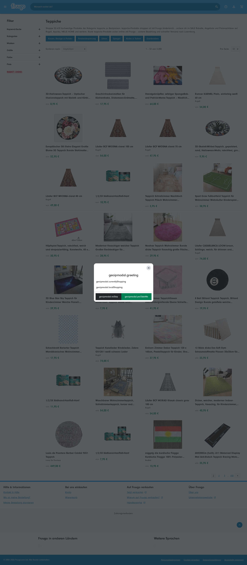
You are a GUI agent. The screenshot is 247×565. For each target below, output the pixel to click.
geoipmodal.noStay (108, 296)
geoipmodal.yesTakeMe (136, 296)
